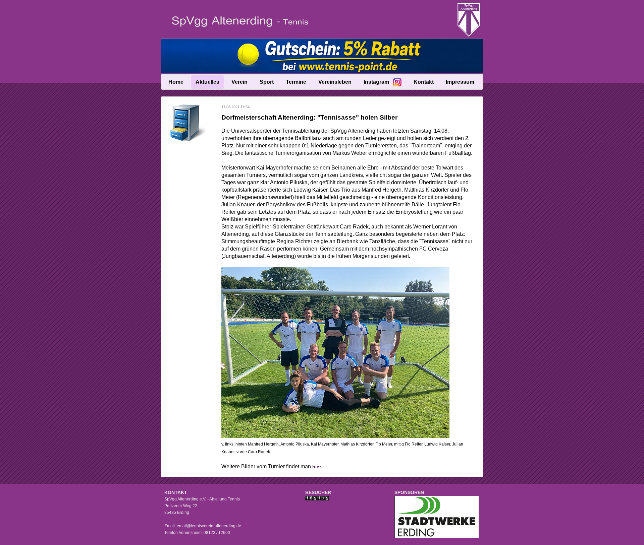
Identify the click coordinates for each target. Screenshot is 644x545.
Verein (239, 82)
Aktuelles (207, 82)
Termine (296, 82)
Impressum (460, 82)
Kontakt (424, 82)
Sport (267, 82)
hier (316, 466)
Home (175, 82)
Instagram (376, 82)
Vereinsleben (335, 82)
